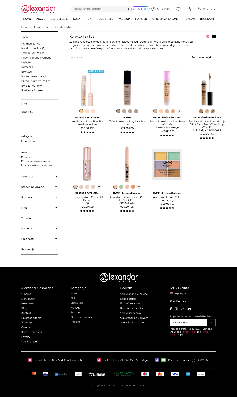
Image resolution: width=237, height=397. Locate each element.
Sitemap (26, 322)
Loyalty (25, 336)
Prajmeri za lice (30, 43)
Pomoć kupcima (130, 303)
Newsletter (28, 303)
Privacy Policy (189, 332)
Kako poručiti (128, 298)
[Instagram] (176, 309)
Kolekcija (27, 176)
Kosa (74, 293)
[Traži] (127, 9)
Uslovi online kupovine (134, 294)
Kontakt (26, 313)
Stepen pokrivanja (32, 187)
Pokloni (75, 321)
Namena (26, 228)
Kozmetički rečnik (32, 332)
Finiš (24, 207)
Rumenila (27, 67)
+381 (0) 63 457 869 (197, 360)
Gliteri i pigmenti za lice (35, 81)
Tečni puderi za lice (32, 53)
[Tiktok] (182, 309)
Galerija (26, 327)
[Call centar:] (100, 360)
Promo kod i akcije (131, 308)
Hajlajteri (26, 62)
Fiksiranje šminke (32, 90)
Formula (26, 197)
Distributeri (28, 298)
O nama (26, 294)
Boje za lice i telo (31, 85)
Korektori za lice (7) (33, 48)
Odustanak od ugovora (134, 317)
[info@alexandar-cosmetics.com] (189, 309)
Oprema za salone (82, 317)
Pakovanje (27, 249)
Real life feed (29, 341)
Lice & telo (77, 302)
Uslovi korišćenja (130, 313)
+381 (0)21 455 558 (128, 360)
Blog (24, 308)
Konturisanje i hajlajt (33, 76)
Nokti (74, 298)
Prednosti (27, 238)
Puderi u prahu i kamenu (36, 57)
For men (76, 312)
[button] (188, 9)
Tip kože (26, 218)
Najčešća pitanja (31, 317)
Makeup (75, 307)
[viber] (158, 360)
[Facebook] (171, 309)
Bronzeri (26, 71)
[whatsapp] (164, 360)
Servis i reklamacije (132, 322)
